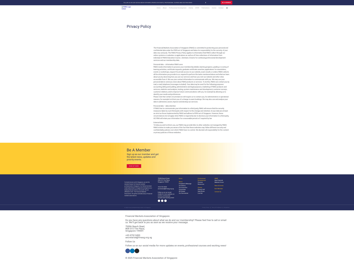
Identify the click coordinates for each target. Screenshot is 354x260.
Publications (206, 8)
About (165, 8)
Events (214, 8)
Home (158, 8)
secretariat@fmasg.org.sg (166, 188)
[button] (214, 2)
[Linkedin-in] (208, 3)
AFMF (197, 8)
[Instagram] (211, 3)
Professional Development (177, 8)
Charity (191, 8)
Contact (221, 8)
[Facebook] (159, 201)
